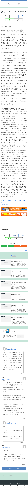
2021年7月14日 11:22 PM (7, 447)
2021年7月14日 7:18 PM (11, 349)
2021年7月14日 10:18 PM (7, 379)
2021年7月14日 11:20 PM (11, 423)
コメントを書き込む (14, 468)
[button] (18, 20)
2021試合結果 (4, 229)
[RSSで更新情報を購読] (20, 246)
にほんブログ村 (4, 204)
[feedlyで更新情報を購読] (7, 246)
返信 (22, 373)
